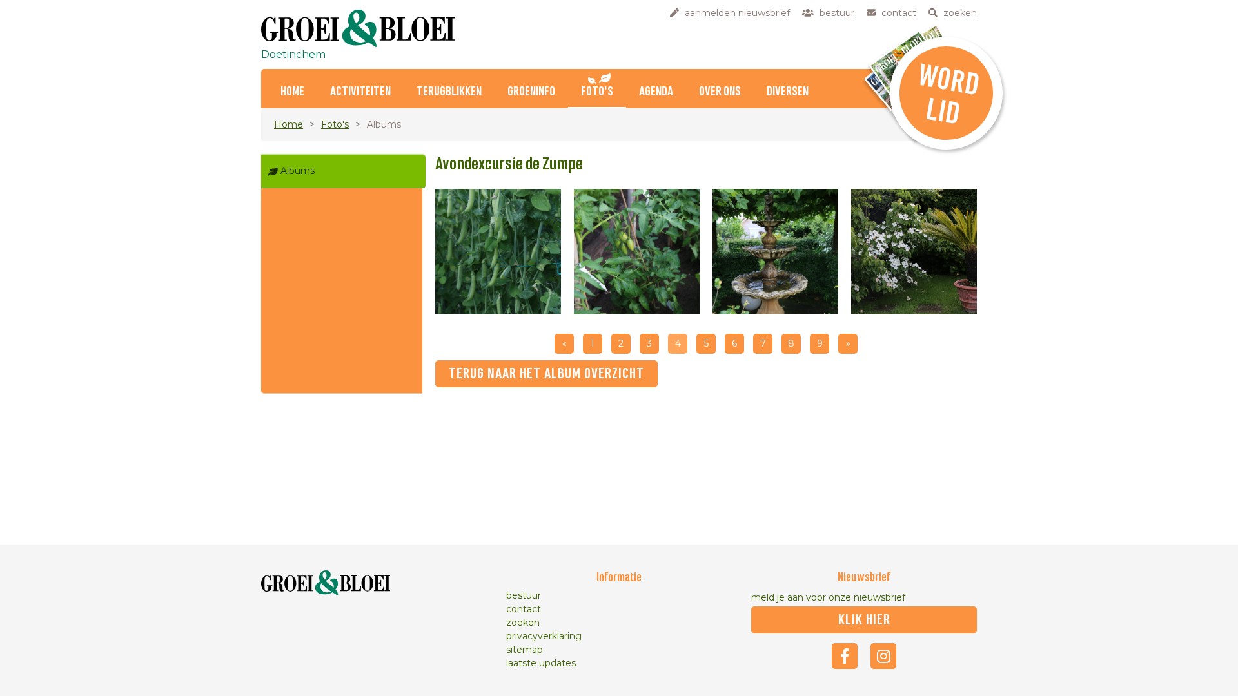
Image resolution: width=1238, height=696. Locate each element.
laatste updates (541, 663)
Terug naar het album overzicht (546, 374)
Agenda (656, 92)
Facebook (845, 656)
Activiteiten (360, 92)
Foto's (597, 92)
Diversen (788, 92)
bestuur (523, 595)
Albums (297, 171)
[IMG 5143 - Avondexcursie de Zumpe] (775, 251)
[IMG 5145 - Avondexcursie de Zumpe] (637, 251)
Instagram (883, 656)
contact (523, 609)
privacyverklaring (544, 636)
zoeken (523, 622)
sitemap (524, 649)
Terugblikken (449, 92)
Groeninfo (531, 92)
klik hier (864, 620)
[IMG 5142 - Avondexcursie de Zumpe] (914, 251)
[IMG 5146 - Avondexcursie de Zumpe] (498, 251)
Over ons (720, 92)
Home (292, 92)
